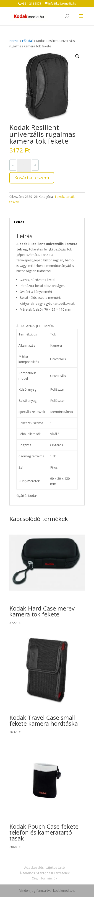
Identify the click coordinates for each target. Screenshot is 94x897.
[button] (77, 56)
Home (13, 41)
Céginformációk (44, 878)
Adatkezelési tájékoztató (44, 867)
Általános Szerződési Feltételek (45, 873)
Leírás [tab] (19, 222)
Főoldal (27, 41)
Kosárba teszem (31, 178)
